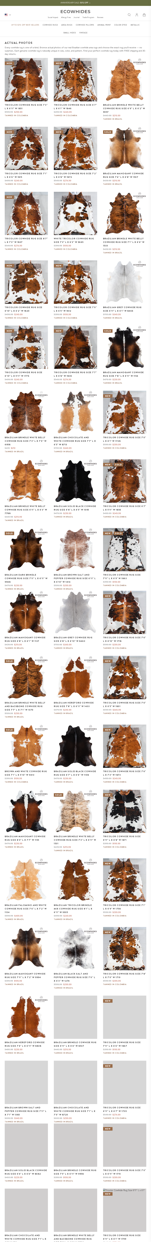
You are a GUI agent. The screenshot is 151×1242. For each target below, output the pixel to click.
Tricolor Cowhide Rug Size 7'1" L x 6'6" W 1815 (26, 175)
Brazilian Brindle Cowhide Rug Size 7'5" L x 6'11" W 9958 (75, 1172)
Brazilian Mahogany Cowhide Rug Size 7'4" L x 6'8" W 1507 (123, 175)
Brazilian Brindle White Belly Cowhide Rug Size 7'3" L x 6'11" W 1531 (75, 840)
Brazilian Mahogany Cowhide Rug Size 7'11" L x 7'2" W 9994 (25, 975)
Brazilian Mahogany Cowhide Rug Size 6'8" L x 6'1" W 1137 (25, 639)
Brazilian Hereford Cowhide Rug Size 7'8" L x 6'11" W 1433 (74, 704)
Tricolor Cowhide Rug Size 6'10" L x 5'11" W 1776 (23, 374)
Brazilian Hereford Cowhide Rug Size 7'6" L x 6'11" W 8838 (25, 1044)
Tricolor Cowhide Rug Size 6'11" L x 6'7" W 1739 (122, 1109)
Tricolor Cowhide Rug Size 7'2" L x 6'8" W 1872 (75, 175)
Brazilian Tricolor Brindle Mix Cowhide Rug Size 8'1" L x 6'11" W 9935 (73, 909)
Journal (76, 17)
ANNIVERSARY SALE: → (75, 2)
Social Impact (53, 17)
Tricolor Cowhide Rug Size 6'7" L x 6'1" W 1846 (75, 106)
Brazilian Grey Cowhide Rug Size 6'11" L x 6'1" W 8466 (122, 309)
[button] (144, 15)
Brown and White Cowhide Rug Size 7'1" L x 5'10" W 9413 (26, 773)
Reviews (100, 17)
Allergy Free (66, 17)
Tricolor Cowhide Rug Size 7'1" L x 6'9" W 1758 (124, 907)
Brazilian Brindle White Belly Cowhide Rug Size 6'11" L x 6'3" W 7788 (26, 510)
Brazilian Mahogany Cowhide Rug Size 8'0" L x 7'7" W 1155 (25, 838)
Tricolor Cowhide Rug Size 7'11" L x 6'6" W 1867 (122, 1044)
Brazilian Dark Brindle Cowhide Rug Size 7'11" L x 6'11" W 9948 (26, 578)
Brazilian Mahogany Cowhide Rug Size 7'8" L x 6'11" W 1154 (123, 374)
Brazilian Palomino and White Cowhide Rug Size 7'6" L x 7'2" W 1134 (26, 909)
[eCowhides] (75, 11)
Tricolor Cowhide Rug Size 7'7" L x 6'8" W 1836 (75, 374)
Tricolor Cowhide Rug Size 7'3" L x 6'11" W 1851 (26, 106)
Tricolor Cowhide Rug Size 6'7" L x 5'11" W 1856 (124, 508)
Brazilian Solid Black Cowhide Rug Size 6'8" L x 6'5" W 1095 (75, 508)
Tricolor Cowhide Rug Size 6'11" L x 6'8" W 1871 (122, 838)
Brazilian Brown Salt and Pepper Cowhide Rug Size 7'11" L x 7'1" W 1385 (26, 1111)
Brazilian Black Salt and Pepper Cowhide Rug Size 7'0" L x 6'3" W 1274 (74, 977)
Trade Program (88, 17)
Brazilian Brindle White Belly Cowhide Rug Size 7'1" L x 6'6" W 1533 (124, 242)
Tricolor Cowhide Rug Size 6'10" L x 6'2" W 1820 (23, 309)
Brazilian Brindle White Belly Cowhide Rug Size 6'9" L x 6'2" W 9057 (124, 108)
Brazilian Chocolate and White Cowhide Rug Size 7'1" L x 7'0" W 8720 (75, 1111)
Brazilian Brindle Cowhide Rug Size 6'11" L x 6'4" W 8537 (75, 1044)
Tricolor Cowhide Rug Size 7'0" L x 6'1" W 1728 (124, 439)
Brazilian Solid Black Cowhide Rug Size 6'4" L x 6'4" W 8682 (26, 1172)
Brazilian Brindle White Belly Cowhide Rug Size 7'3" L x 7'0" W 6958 (25, 441)
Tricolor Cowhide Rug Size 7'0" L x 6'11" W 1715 (124, 1172)
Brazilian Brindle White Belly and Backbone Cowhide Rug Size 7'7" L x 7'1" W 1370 (25, 706)
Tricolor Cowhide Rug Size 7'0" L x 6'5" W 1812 (75, 309)
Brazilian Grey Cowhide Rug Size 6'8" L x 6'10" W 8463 (73, 639)
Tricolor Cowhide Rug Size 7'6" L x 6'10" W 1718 (124, 639)
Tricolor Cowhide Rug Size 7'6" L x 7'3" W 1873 (124, 773)
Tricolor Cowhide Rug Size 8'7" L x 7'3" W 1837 (26, 240)
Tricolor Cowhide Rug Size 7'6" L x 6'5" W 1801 (124, 704)
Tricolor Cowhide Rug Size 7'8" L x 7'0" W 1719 (124, 975)
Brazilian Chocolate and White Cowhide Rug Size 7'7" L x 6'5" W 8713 (75, 441)
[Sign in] (137, 15)
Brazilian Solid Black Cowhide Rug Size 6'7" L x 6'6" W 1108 (75, 773)
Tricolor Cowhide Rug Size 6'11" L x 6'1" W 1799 (122, 1237)
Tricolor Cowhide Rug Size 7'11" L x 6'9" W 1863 (122, 576)
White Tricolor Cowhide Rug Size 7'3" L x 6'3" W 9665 (74, 240)
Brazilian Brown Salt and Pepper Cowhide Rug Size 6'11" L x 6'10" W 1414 (75, 578)
